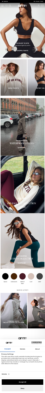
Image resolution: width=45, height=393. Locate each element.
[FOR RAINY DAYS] (22, 127)
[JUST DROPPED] (22, 242)
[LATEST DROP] (22, 184)
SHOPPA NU (22, 148)
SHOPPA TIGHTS (22, 50)
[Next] (43, 78)
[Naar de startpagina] (22, 5)
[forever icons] (22, 30)
